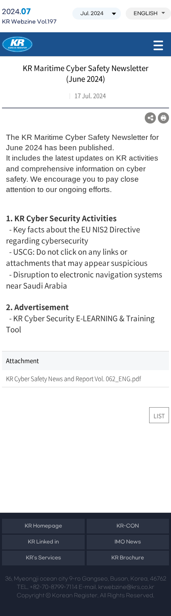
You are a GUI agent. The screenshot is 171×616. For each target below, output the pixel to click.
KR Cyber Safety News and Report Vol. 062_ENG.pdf (73, 378)
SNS (150, 118)
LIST (159, 416)
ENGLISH (145, 13)
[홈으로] (17, 44)
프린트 (163, 118)
